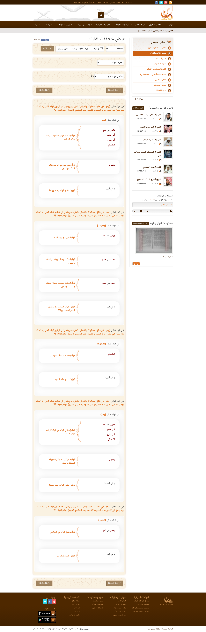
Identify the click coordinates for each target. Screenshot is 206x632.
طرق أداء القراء (160, 58)
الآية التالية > (44, 90)
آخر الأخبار (76, 608)
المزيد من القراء (138, 108)
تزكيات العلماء (78, 2)
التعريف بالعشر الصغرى (157, 48)
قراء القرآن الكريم (97, 608)
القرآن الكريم (122, 601)
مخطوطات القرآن (97, 604)
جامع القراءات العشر (143, 604)
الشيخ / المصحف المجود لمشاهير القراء (147, 154)
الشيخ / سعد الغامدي (152, 167)
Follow (139, 99)
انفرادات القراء (160, 64)
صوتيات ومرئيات (84, 25)
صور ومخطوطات (64, 25)
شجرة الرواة (161, 90)
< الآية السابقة (114, 90)
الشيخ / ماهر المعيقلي (152, 140)
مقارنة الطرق (160, 80)
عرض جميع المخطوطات (140, 223)
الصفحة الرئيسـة (127, 2)
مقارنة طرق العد (74, 615)
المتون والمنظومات (123, 25)
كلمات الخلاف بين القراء (156, 69)
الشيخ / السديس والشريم (151, 127)
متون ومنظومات (97, 601)
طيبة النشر (140, 25)
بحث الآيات (47, 49)
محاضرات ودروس (120, 604)
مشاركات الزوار (75, 601)
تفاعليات (37, 25)
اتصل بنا (77, 611)
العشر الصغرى (155, 25)
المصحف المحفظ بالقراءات (140, 611)
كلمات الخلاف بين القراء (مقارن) (153, 74)
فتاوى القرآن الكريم (90, 2)
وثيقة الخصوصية (153, 629)
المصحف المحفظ (103, 2)
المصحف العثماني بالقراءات (140, 608)
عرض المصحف (160, 85)
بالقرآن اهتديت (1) (120, 608)
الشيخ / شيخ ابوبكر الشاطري (149, 179)
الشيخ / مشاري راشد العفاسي (149, 115)
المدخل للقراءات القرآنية (141, 601)
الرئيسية (169, 25)
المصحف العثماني (115, 2)
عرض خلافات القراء (158, 53)
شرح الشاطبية (149, 257)
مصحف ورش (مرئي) (119, 615)
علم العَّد (49, 25)
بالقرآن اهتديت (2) (120, 611)
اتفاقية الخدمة (167, 629)
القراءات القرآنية (103, 25)
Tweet (37, 40)
